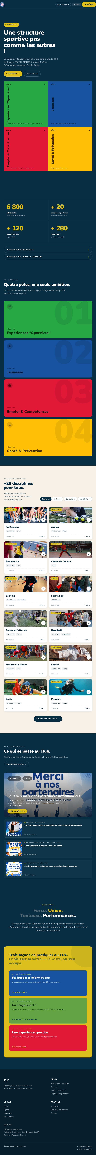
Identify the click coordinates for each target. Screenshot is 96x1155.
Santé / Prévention (58, 1090)
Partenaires (8, 1113)
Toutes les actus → (16, 764)
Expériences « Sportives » (60, 1083)
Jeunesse (54, 1087)
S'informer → (13, 74)
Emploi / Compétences (60, 1094)
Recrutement (9, 1116)
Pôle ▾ (76, 4)
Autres (57, 499)
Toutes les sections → (48, 719)
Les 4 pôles (32, 74)
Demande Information (59, 1110)
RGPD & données (85, 1149)
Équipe (6, 1110)
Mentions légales (85, 1146)
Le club (6, 1106)
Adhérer (89, 4)
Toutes (46, 499)
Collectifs (70, 499)
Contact (54, 1113)
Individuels (85, 499)
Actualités (55, 1106)
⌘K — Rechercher (63, 4)
